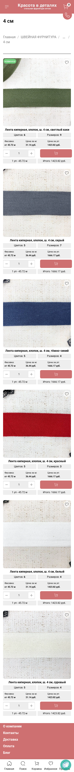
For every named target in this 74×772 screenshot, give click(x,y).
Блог (6, 753)
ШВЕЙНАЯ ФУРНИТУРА (38, 37)
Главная (9, 37)
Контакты (10, 733)
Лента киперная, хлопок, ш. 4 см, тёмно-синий (37, 351)
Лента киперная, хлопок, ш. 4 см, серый (37, 240)
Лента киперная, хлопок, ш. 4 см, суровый (37, 682)
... (64, 37)
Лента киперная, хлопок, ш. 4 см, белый (37, 571)
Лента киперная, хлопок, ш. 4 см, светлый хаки (37, 129)
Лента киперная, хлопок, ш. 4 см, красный (37, 461)
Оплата (8, 746)
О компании (12, 726)
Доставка (10, 739)
